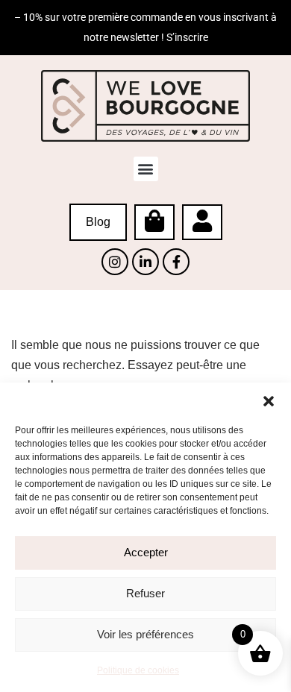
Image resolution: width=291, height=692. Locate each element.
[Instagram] (114, 261)
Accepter (146, 552)
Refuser (145, 593)
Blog (98, 222)
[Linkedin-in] (145, 261)
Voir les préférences (145, 634)
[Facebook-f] (176, 261)
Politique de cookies (138, 670)
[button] (268, 401)
